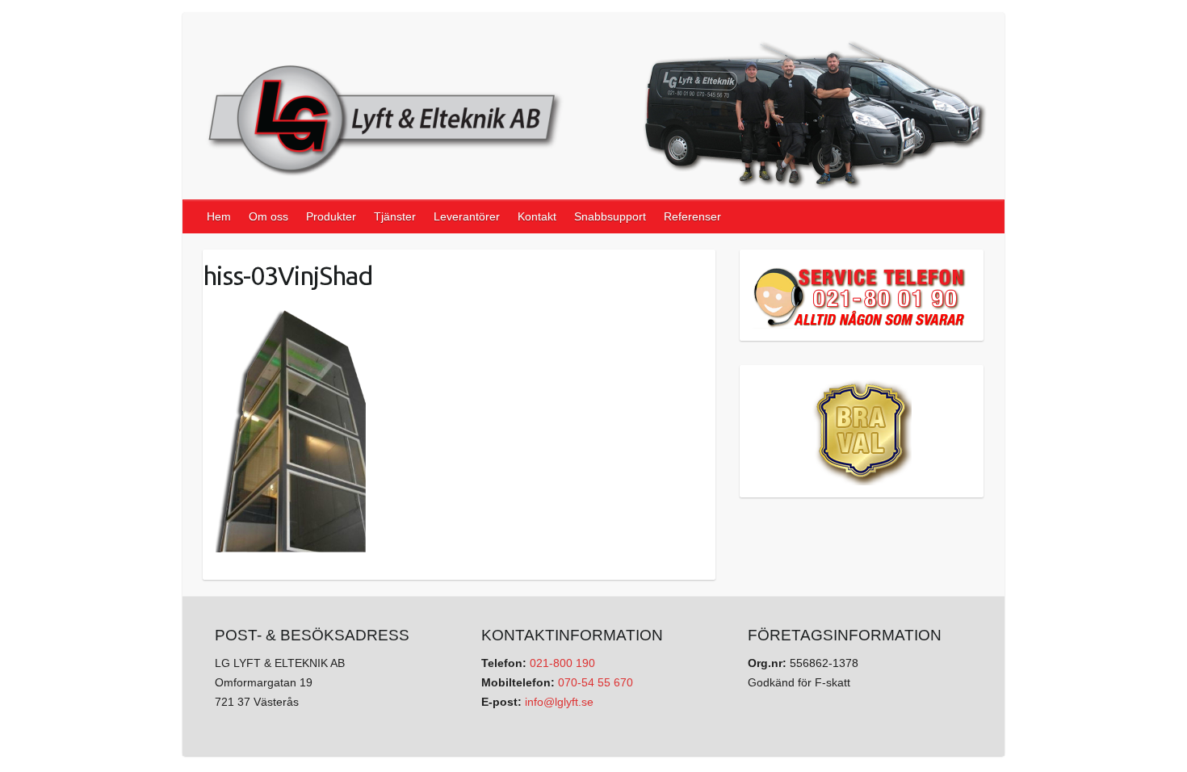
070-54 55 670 (595, 682)
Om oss (268, 216)
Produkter (331, 216)
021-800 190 (562, 663)
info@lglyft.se (559, 701)
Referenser (692, 216)
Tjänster (395, 216)
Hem (219, 216)
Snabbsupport (610, 216)
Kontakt (537, 216)
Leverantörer (467, 216)
